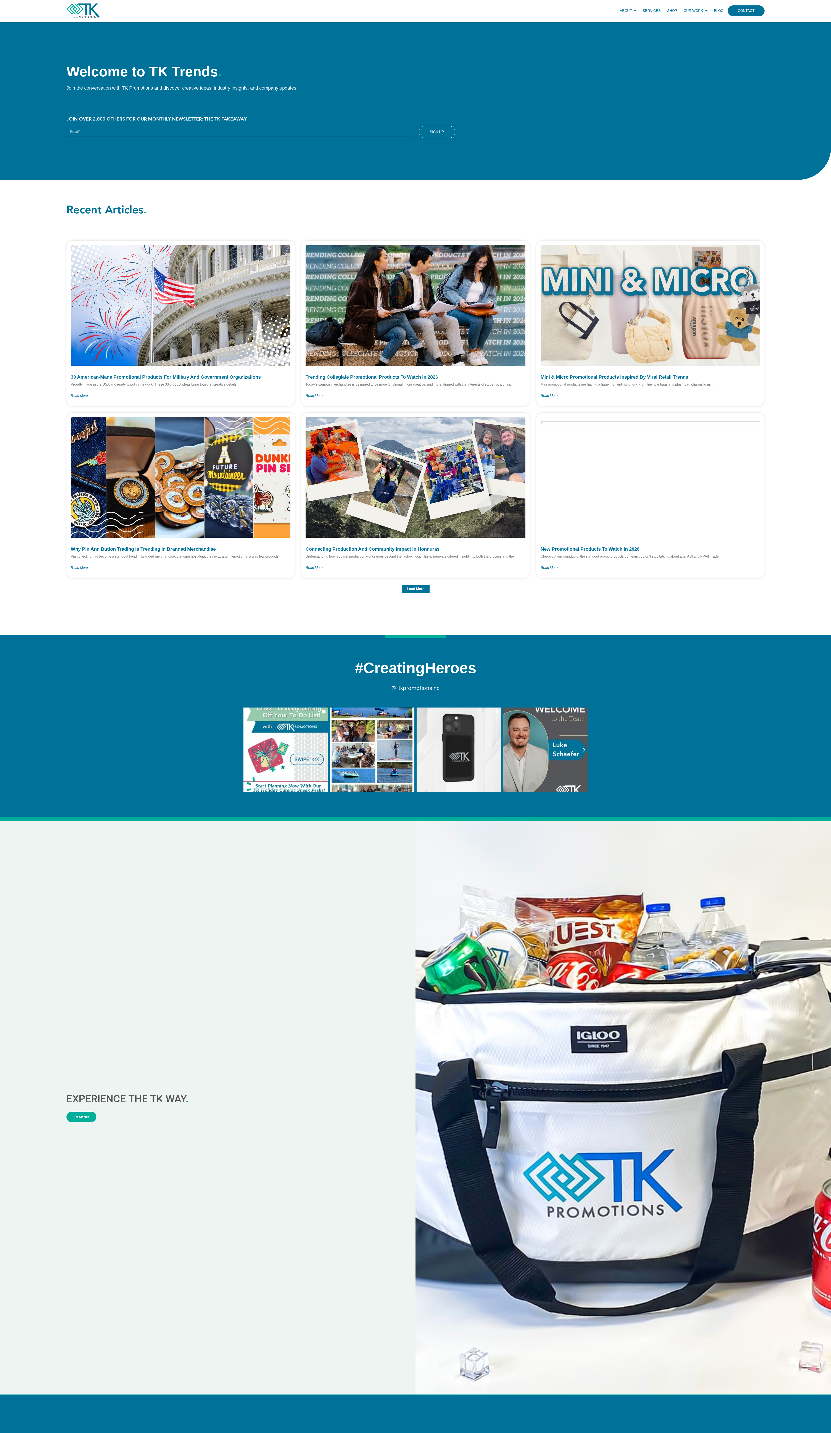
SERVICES (652, 11)
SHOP (672, 11)
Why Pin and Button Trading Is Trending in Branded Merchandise (143, 549)
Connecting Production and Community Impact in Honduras (373, 549)
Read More (79, 395)
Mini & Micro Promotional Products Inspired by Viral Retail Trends (614, 377)
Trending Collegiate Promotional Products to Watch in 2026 (372, 377)
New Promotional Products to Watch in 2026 (590, 549)
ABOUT (626, 11)
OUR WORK (693, 11)
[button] (416, 589)
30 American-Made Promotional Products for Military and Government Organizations (166, 377)
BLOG (718, 11)
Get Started (81, 1117)
